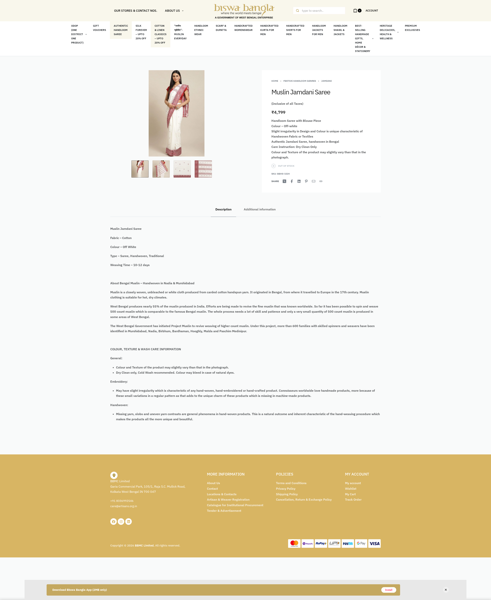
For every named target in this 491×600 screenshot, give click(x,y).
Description (223, 209)
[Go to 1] (140, 169)
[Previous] (121, 113)
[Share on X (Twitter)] (284, 181)
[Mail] (313, 181)
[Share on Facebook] (291, 181)
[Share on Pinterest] (306, 181)
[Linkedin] (128, 521)
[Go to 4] (203, 169)
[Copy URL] (321, 181)
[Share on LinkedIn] (299, 181)
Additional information (260, 209)
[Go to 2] (161, 169)
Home (274, 80)
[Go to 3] (182, 169)
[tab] (223, 209)
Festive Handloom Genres (299, 80)
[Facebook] (113, 521)
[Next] (232, 113)
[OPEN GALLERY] (176, 113)
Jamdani (326, 80)
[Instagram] (121, 521)
